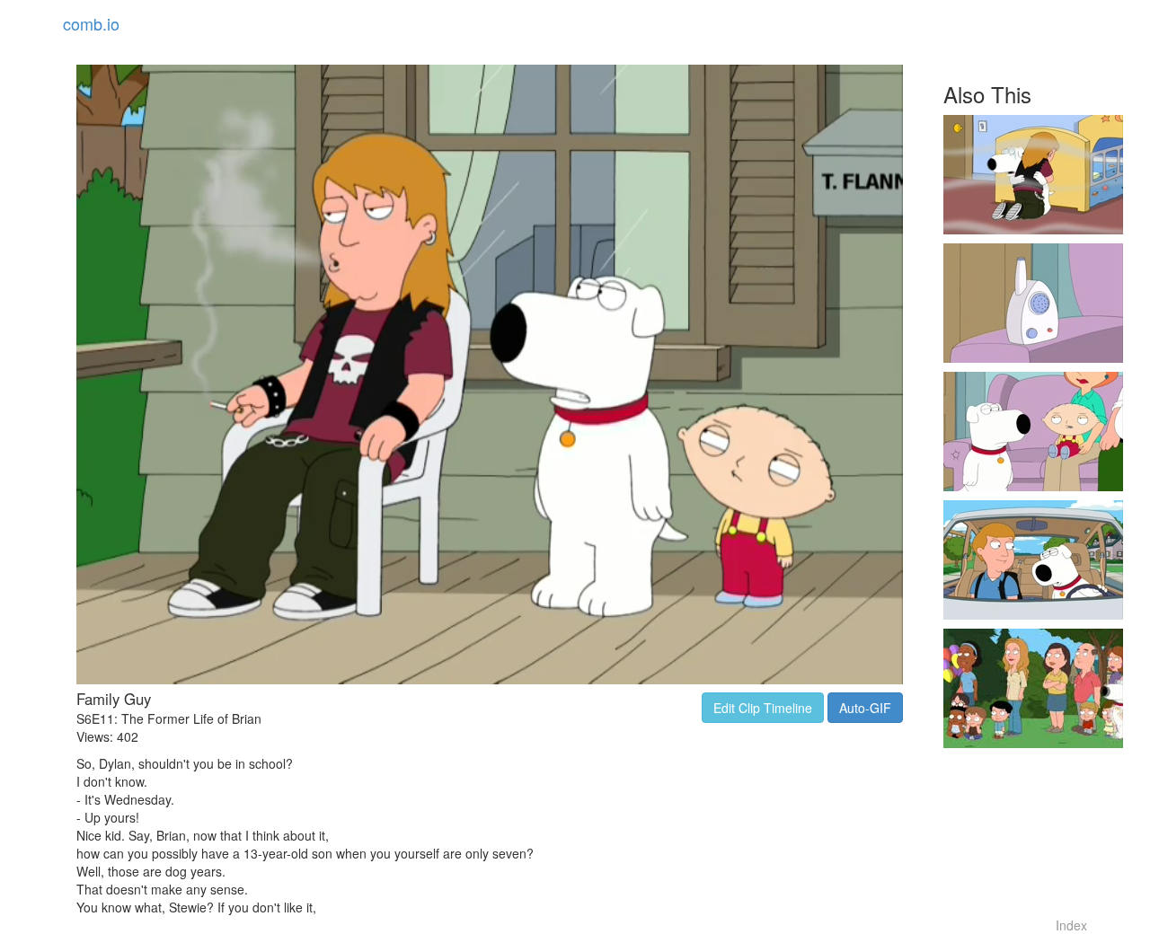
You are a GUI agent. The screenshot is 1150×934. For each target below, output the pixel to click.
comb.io (91, 23)
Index (1071, 925)
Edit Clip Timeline (762, 708)
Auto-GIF (865, 708)
